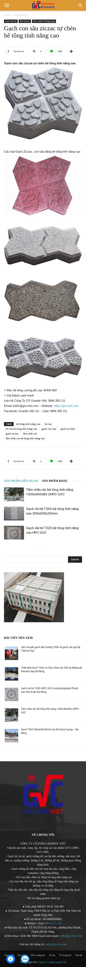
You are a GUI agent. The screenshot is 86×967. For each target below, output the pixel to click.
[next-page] (45, 547)
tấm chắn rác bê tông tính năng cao (25, 438)
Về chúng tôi (65, 955)
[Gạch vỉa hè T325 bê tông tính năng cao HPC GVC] (14, 533)
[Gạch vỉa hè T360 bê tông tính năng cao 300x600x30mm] (14, 513)
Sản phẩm (25, 21)
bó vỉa (48, 423)
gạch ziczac (12, 433)
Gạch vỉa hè (21, 15)
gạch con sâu (49, 428)
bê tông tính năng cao (28, 423)
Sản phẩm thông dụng (44, 21)
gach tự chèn (68, 428)
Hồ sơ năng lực (38, 955)
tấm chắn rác (30, 433)
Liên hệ (78, 955)
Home (7, 15)
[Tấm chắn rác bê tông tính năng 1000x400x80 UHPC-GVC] (14, 494)
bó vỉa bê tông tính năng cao (21, 428)
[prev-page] (39, 547)
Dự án (52, 955)
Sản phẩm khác (55, 480)
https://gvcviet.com (66, 405)
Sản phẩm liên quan (21, 480)
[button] (6, 5)
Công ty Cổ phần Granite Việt (51, 962)
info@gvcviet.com (56, 944)
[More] (71, 51)
